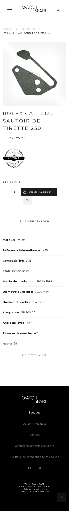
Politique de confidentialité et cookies (34, 457)
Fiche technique (34, 355)
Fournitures (28, 29)
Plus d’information (34, 221)
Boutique (34, 412)
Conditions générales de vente (34, 446)
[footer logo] (34, 400)
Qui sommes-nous (34, 423)
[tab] (34, 223)
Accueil (7, 29)
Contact (34, 434)
